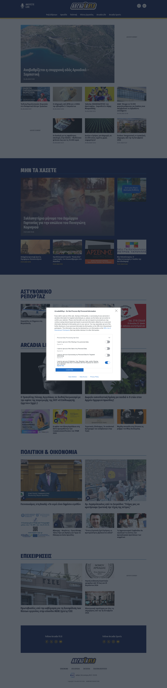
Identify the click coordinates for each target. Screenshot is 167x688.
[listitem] (83, 338)
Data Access (83, 377)
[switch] (107, 342)
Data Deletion (72, 377)
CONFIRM (69, 370)
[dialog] (83, 344)
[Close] (117, 311)
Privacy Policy (94, 377)
